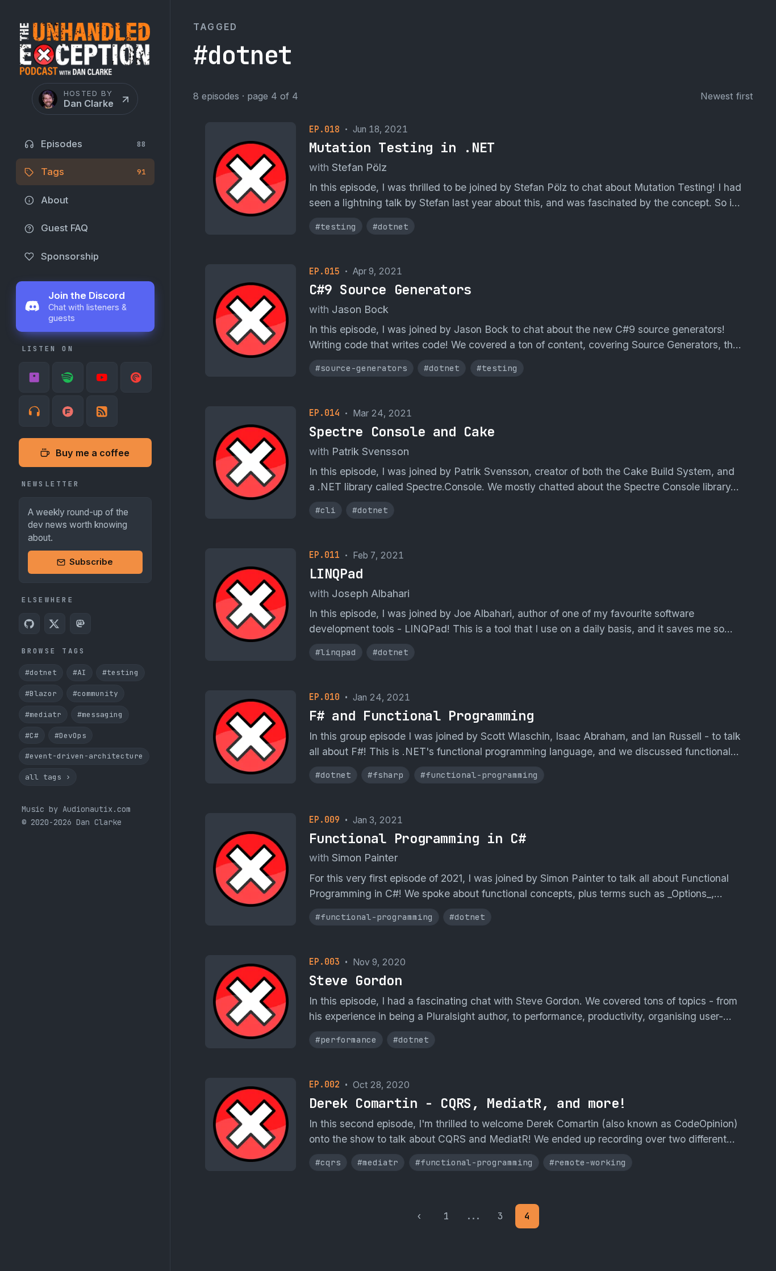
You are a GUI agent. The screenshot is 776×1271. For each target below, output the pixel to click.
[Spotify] (68, 377)
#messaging (100, 714)
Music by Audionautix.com (76, 809)
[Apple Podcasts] (34, 377)
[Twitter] (55, 624)
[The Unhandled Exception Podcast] (85, 52)
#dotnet (41, 673)
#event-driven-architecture (84, 756)
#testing (120, 673)
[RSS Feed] (102, 411)
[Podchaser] (68, 411)
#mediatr (43, 714)
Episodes (93, 143)
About (54, 200)
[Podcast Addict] (34, 411)
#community (95, 694)
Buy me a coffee (93, 453)
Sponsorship (70, 256)
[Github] (29, 624)
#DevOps (70, 735)
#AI (79, 673)
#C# (32, 735)
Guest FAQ (64, 228)
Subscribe (91, 562)
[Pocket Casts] (136, 377)
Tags (93, 172)
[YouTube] (102, 377)
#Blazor (41, 694)
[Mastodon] (80, 624)
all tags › (47, 777)
